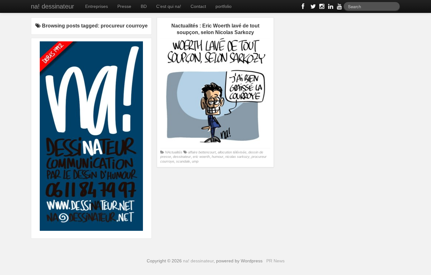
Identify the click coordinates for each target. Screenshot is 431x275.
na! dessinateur (52, 6)
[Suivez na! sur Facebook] (303, 7)
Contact (198, 6)
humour (217, 156)
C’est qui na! (168, 6)
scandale (183, 161)
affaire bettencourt (202, 152)
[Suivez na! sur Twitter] (312, 7)
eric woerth (201, 156)
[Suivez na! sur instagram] (321, 7)
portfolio (224, 6)
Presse (124, 6)
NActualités (173, 152)
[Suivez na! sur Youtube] (338, 7)
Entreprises (96, 6)
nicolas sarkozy (237, 156)
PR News (275, 260)
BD (144, 6)
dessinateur (182, 156)
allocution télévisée (232, 152)
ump (195, 161)
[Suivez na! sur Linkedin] (330, 7)
